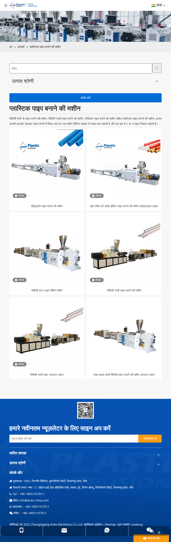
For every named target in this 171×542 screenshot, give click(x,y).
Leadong (137, 524)
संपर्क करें (85, 98)
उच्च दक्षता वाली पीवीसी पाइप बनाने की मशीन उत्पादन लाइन (124, 375)
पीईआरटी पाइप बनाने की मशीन (47, 206)
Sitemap (110, 524)
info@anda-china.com (34, 500)
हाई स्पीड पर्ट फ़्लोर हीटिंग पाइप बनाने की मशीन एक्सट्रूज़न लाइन (124, 206)
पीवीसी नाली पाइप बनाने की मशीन (124, 290)
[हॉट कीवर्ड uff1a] (156, 68)
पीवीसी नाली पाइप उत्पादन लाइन (47, 375)
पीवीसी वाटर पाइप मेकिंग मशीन (47, 290)
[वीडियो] (47, 165)
